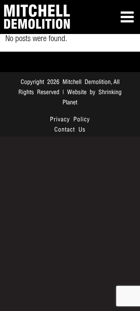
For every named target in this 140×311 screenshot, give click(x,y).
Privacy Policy (70, 120)
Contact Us (70, 130)
